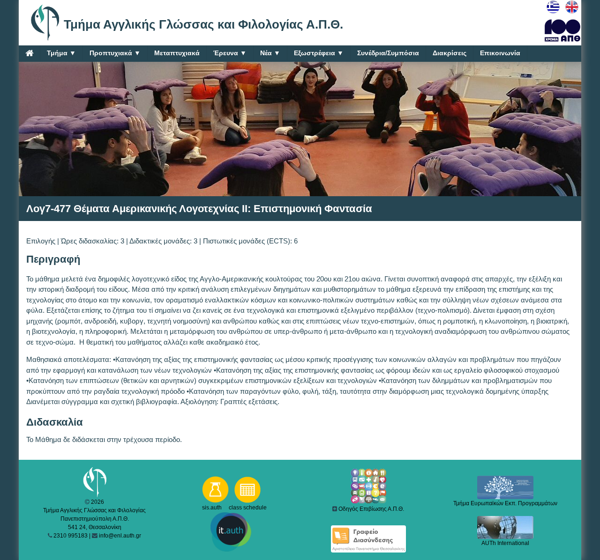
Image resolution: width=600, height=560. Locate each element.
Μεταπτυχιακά (177, 53)
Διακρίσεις (449, 53)
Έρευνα (230, 53)
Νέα (270, 53)
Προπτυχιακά (115, 53)
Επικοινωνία (500, 53)
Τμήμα (61, 53)
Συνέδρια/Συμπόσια (388, 53)
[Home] (29, 52)
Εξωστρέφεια (319, 53)
